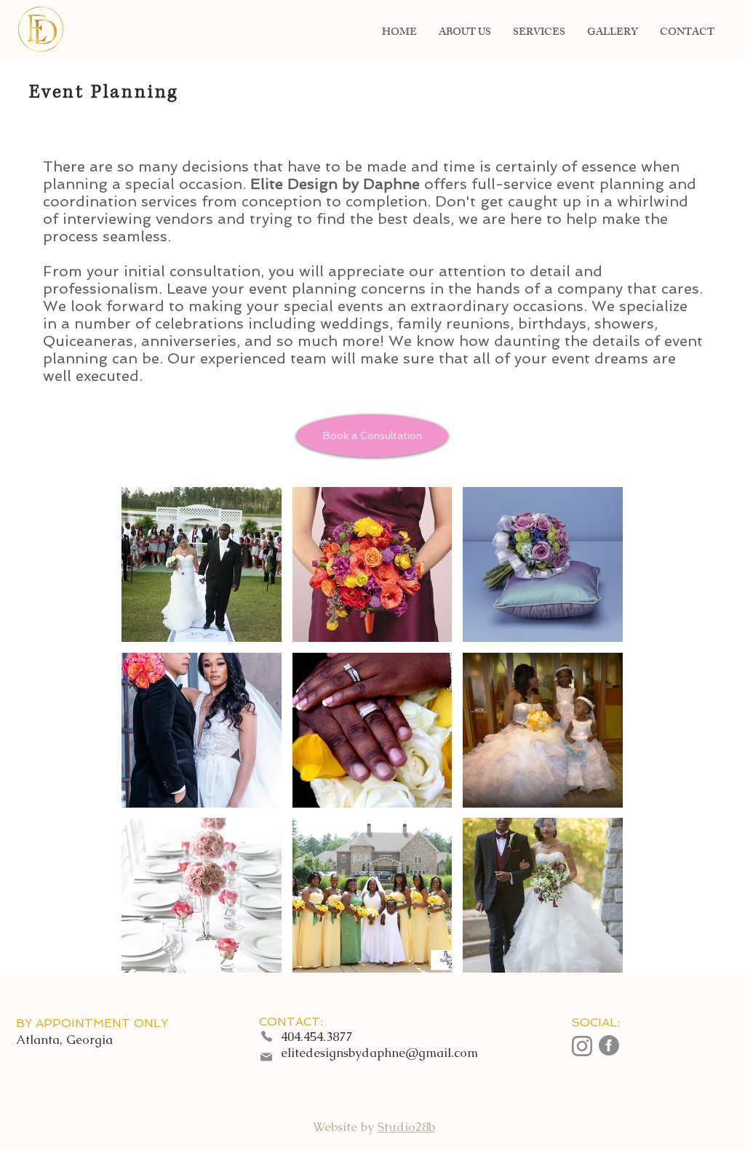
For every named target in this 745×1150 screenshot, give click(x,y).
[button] (372, 435)
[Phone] (266, 1035)
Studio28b (406, 1127)
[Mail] (266, 1057)
